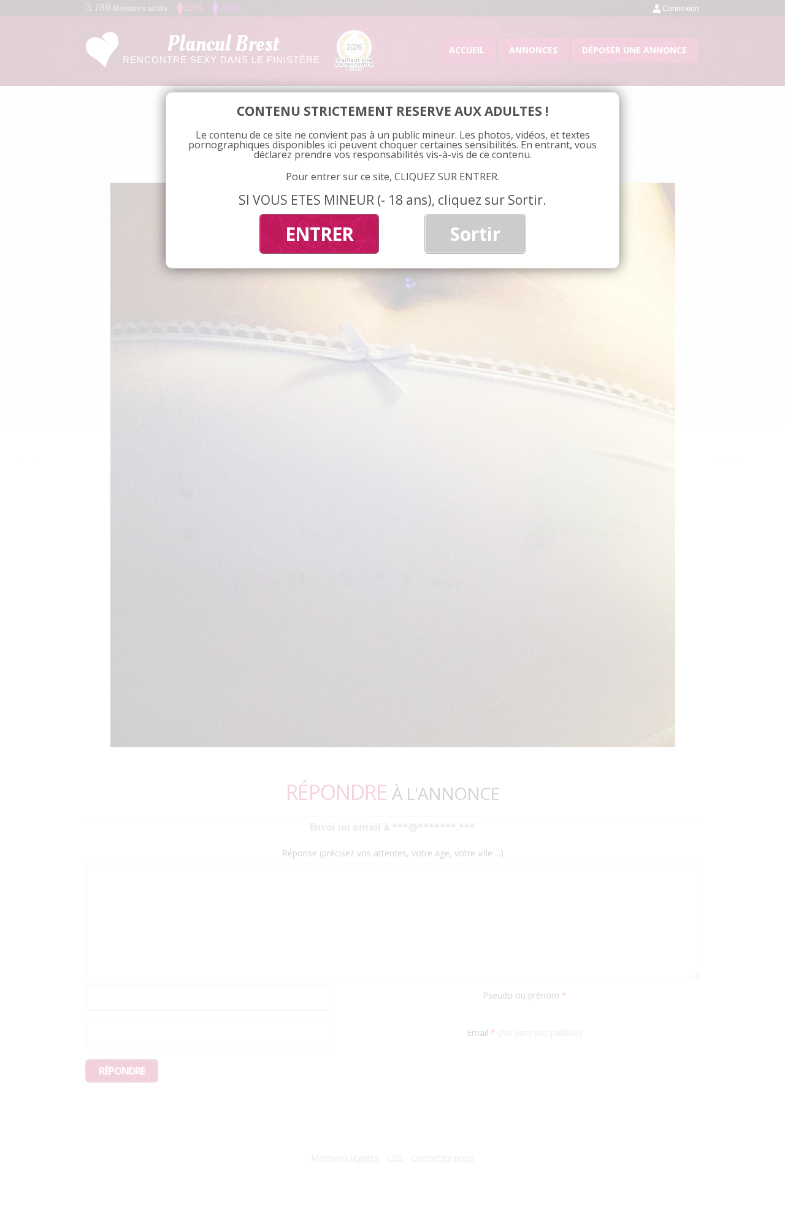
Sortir (475, 233)
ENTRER (319, 233)
